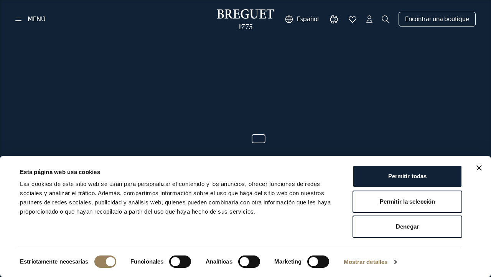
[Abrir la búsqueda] (385, 19)
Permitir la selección (407, 201)
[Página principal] (245, 19)
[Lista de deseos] (352, 19)
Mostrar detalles (366, 262)
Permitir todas (407, 176)
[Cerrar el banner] (479, 168)
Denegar (407, 226)
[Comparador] (334, 19)
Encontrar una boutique (437, 19)
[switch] (180, 261)
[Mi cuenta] (369, 19)
